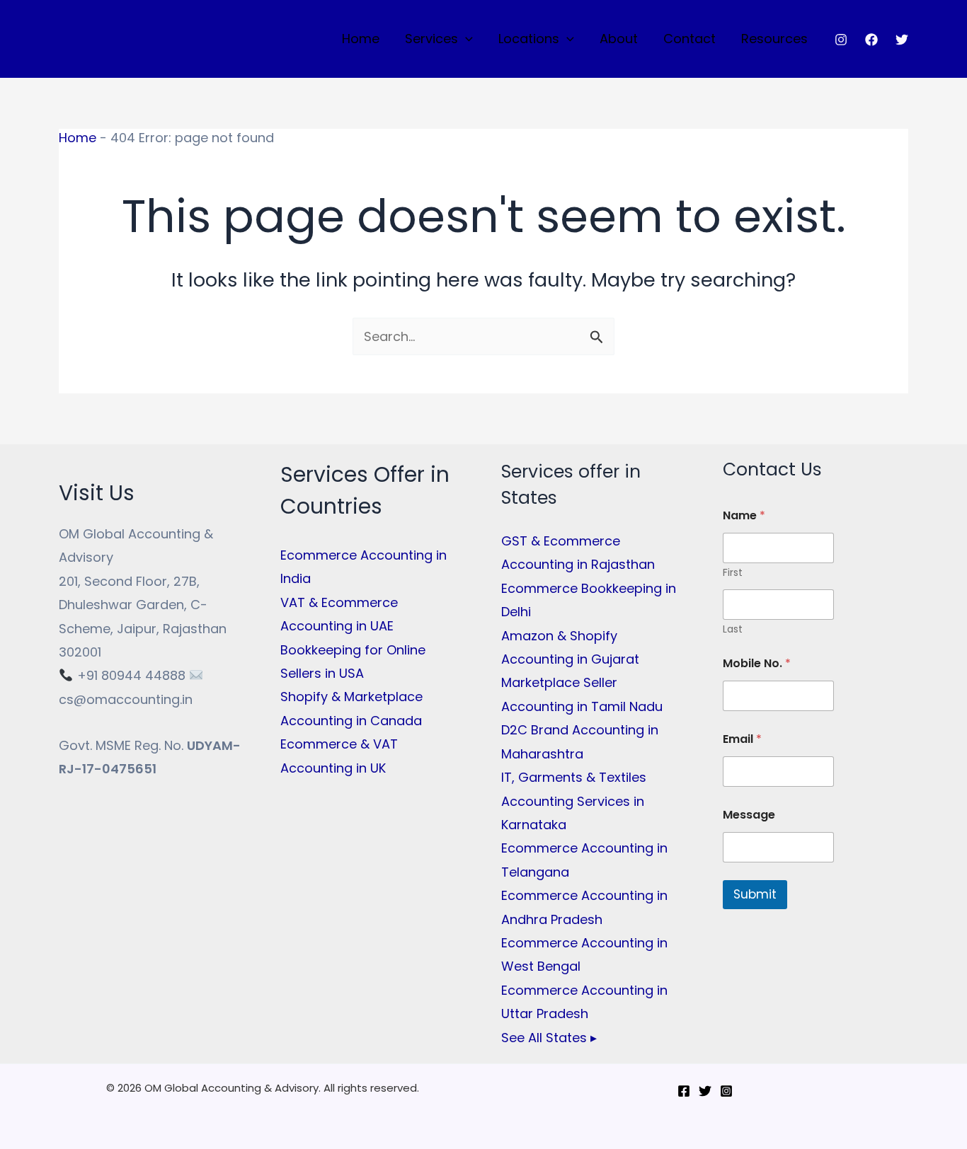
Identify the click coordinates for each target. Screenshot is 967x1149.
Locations (528, 38)
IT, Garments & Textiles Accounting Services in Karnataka (573, 800)
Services (431, 38)
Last (733, 629)
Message (749, 814)
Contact (689, 38)
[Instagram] (841, 39)
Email (742, 739)
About (619, 38)
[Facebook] (871, 39)
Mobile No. (757, 663)
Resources (774, 38)
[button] (465, 39)
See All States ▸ (549, 1037)
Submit (755, 894)
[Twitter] (902, 39)
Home (360, 38)
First (733, 573)
